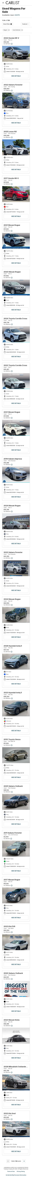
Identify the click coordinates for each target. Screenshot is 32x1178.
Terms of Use (11, 1171)
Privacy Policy (21, 1171)
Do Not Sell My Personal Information (16, 1175)
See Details (16, 76)
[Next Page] (24, 1161)
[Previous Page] (8, 1161)
